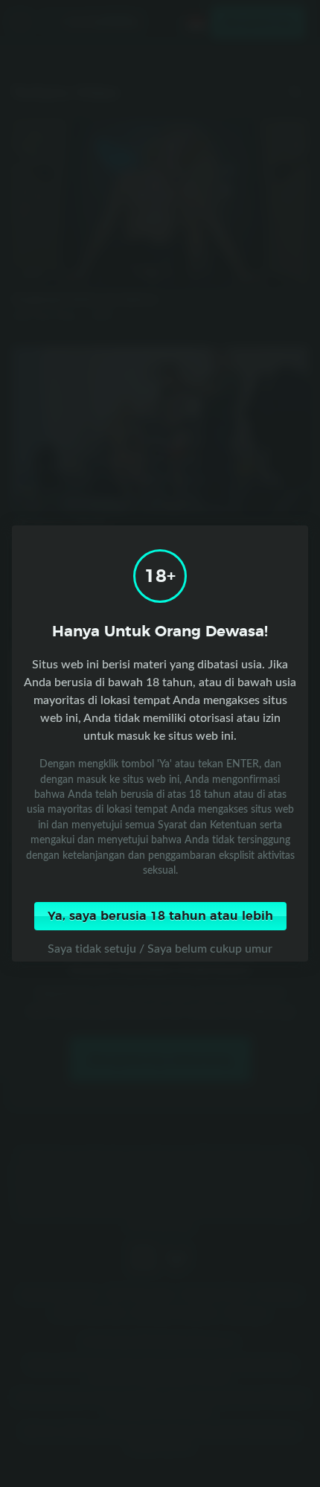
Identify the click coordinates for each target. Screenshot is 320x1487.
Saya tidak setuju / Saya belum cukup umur (160, 948)
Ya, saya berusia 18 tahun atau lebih (160, 916)
